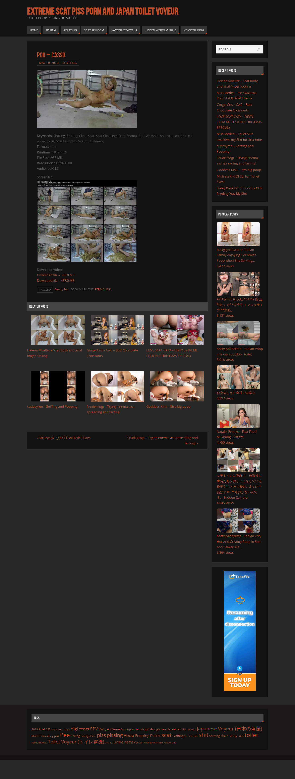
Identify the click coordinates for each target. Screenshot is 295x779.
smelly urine (236, 736)
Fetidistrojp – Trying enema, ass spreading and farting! (162, 440)
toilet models (39, 742)
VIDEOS (128, 742)
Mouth (45, 736)
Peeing (75, 736)
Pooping (142, 735)
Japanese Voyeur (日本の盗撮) (229, 728)
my (51, 736)
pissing (115, 735)
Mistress (37, 736)
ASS (48, 729)
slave (225, 735)
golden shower (166, 729)
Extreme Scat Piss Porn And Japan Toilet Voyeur (102, 11)
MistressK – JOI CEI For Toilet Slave (64, 438)
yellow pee (170, 742)
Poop (129, 735)
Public (155, 735)
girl (147, 729)
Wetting (147, 742)
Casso (58, 289)
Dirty (102, 729)
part (56, 736)
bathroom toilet (60, 729)
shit (204, 735)
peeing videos (88, 736)
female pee (127, 729)
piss (101, 735)
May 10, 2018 (48, 63)
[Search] (258, 50)
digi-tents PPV (84, 729)
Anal (42, 729)
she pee (193, 736)
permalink (103, 289)
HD (179, 729)
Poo (66, 289)
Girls (153, 729)
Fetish (139, 729)
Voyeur (138, 742)
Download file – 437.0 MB (55, 280)
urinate (109, 742)
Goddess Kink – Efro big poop (168, 406)
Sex (186, 736)
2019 (35, 729)
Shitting (214, 736)
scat (166, 735)
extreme (113, 729)
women (157, 742)
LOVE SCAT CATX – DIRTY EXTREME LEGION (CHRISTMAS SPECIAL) (239, 122)
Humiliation (189, 729)
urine (118, 742)
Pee (65, 735)
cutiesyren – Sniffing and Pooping (52, 406)
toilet (251, 735)
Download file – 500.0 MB (55, 275)
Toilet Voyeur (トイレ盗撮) (76, 742)
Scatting (69, 63)
